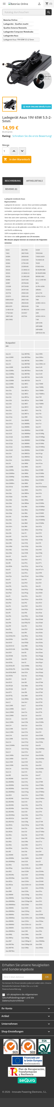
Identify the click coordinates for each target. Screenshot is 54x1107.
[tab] (12, 181)
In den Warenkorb (17, 159)
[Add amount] (14, 151)
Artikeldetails (34, 180)
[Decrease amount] (22, 151)
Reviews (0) (11, 189)
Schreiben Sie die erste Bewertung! (32, 136)
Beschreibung (13, 180)
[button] (4, 4)
